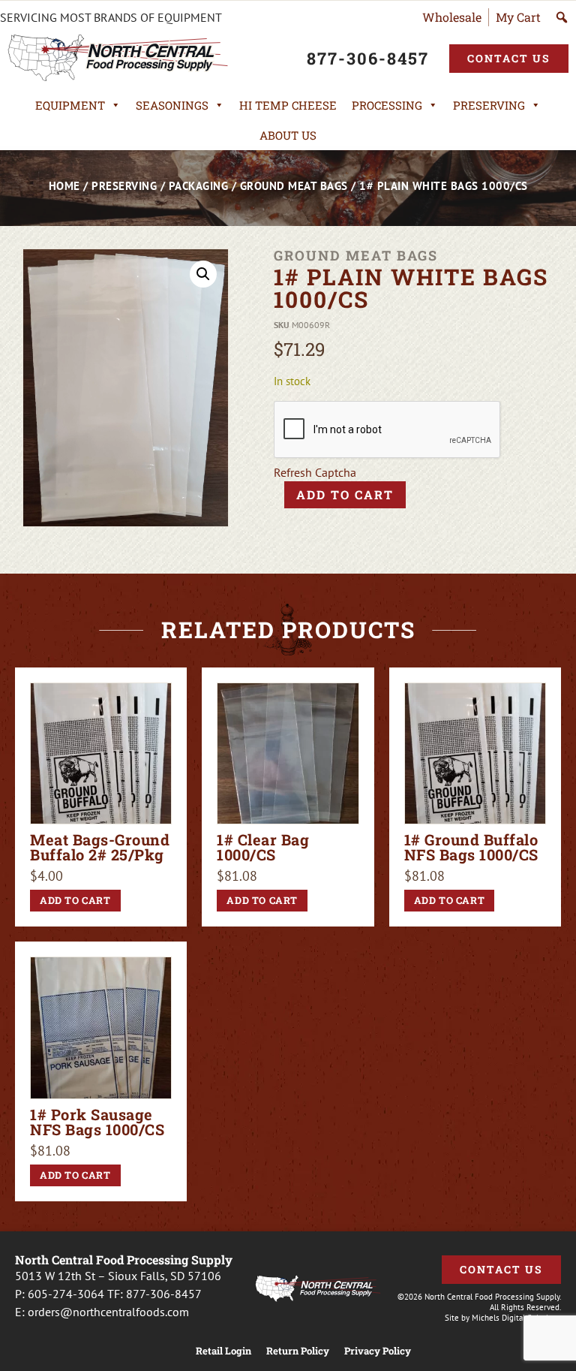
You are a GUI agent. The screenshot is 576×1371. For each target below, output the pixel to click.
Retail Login (223, 1351)
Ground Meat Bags (294, 186)
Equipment (70, 105)
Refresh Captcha (315, 472)
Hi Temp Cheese (288, 105)
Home (64, 186)
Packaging (199, 186)
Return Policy (297, 1351)
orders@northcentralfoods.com (108, 1311)
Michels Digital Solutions (516, 1317)
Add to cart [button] (75, 900)
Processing (387, 105)
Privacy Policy (377, 1351)
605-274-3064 (66, 1293)
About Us (288, 135)
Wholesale (452, 17)
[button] (203, 274)
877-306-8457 (164, 1293)
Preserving (489, 105)
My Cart (518, 17)
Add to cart (345, 494)
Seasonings (172, 105)
